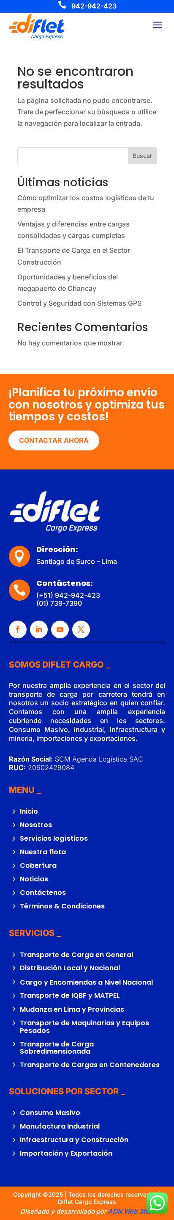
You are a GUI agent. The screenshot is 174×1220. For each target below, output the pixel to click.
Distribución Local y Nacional (70, 968)
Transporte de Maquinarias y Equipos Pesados (84, 1026)
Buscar (142, 155)
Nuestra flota (43, 852)
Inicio (29, 811)
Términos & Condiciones (62, 906)
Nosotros (36, 825)
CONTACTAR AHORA (54, 440)
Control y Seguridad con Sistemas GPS (79, 303)
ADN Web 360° (131, 1211)
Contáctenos (43, 892)
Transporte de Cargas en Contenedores (90, 1065)
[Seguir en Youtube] (60, 629)
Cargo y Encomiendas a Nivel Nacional (86, 982)
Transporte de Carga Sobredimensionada (57, 1048)
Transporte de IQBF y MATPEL (70, 995)
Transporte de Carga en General (76, 955)
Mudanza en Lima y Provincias (72, 1009)
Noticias (34, 879)
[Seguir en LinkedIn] (39, 629)
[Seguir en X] (81, 629)
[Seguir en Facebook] (18, 629)
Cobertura (38, 865)
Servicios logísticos (54, 838)
